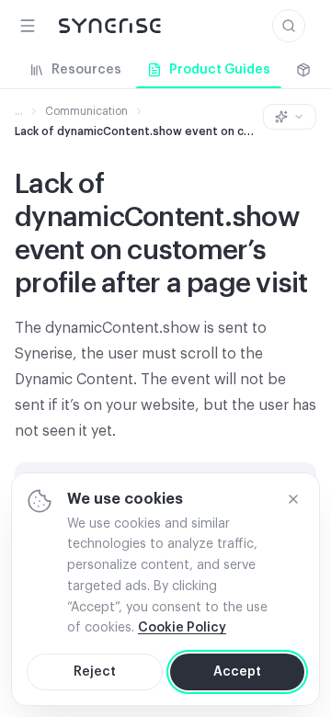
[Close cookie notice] (293, 499)
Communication (86, 111)
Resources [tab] (86, 69)
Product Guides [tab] (219, 69)
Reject (95, 672)
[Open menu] (27, 25)
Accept (237, 672)
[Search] (288, 25)
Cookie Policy (182, 627)
